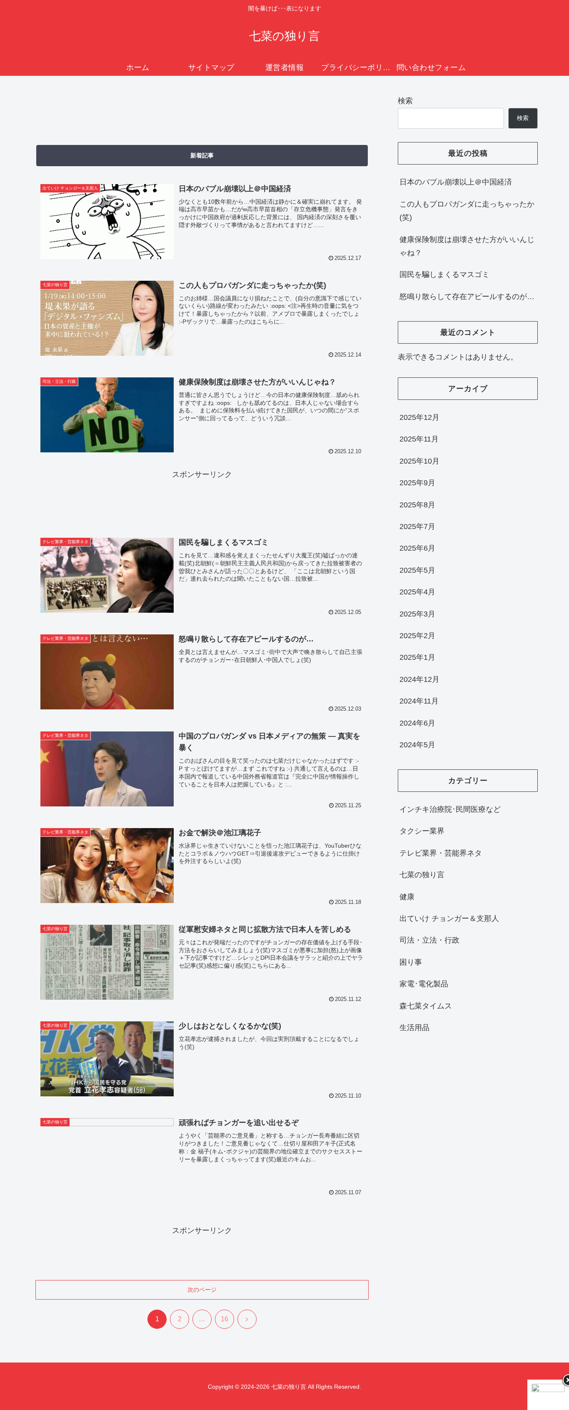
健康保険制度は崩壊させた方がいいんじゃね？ (466, 246)
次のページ (202, 1289)
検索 (405, 101)
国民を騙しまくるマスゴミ (444, 274)
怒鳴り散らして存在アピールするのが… (466, 296)
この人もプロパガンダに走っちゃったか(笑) (466, 211)
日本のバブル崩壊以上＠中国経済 (455, 182)
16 (224, 1319)
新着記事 (202, 155)
